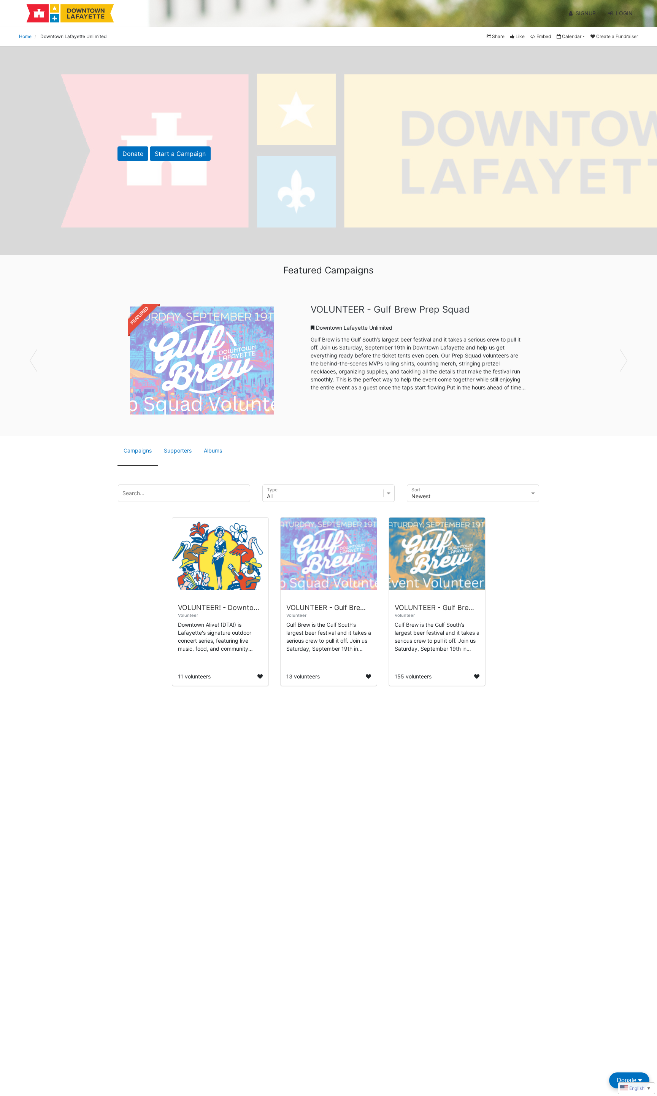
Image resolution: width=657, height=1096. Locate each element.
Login (624, 13)
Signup (586, 13)
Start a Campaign (180, 153)
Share (498, 36)
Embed (543, 36)
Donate (132, 153)
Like (520, 36)
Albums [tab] (213, 450)
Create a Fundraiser (617, 36)
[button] (49, 360)
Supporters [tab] (178, 450)
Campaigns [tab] (138, 450)
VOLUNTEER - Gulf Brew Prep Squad (390, 309)
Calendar (571, 36)
